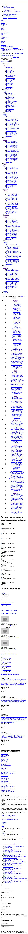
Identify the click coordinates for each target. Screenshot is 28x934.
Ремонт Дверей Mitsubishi (12, 230)
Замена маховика (5, 755)
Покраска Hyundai (10, 94)
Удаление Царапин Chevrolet (13, 255)
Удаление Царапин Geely (12, 262)
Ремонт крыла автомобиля (9, 16)
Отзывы (5, 6)
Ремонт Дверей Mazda (11, 234)
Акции (3, 824)
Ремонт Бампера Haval (11, 286)
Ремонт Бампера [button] (15, 492)
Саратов (3, 39)
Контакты (5, 5)
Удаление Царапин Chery (12, 259)
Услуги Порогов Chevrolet (12, 203)
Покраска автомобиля (8, 7)
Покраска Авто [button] (15, 325)
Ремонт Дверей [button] (15, 444)
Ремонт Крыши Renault (12, 120)
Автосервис (16, 57)
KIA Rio (3, 769)
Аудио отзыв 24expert (6, 658)
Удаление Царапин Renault (12, 248)
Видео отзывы (5, 610)
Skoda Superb (4, 780)
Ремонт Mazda (9, 83)
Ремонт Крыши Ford (11, 119)
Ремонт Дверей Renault (12, 222)
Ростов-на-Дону (4, 37)
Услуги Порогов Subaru (12, 209)
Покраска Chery (10, 107)
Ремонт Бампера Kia (11, 269)
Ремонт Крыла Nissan (11, 176)
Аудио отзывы (5, 613)
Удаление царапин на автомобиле (11, 11)
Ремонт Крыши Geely (11, 131)
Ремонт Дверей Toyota (11, 224)
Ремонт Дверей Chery (11, 237)
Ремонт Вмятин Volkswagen (13, 149)
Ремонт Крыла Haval (11, 186)
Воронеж (3, 23)
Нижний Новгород (5, 32)
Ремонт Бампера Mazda (12, 284)
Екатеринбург (4, 24)
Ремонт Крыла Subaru (11, 184)
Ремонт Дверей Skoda (11, 225)
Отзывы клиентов (19, 53)
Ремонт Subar (9, 84)
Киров (2, 28)
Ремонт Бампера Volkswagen (13, 277)
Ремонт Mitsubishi (10, 79)
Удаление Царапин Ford (12, 247)
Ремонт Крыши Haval (11, 134)
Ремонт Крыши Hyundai (12, 118)
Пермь (2, 36)
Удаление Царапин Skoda (12, 251)
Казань (2, 27)
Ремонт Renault (10, 71)
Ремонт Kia (9, 67)
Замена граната (4, 760)
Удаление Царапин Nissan (12, 253)
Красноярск (3, 30)
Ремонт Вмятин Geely (11, 160)
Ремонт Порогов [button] (15, 420)
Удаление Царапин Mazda (12, 260)
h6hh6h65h (3, 593)
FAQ (3, 826)
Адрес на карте (5, 836)
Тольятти (3, 41)
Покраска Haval (10, 109)
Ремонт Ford (9, 70)
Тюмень (2, 42)
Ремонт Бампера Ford (11, 272)
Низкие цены (4, 605)
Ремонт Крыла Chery (11, 181)
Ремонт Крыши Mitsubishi (12, 128)
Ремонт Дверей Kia (11, 219)
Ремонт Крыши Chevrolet (12, 127)
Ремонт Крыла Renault (11, 171)
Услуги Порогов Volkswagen (13, 200)
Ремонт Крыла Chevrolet (12, 177)
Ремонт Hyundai (10, 69)
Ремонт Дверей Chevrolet (12, 229)
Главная (5, 3)
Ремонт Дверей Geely (11, 233)
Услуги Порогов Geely (11, 212)
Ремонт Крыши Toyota (11, 122)
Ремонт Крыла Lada (11, 180)
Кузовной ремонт (7, 15)
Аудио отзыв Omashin (6, 670)
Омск (2, 34)
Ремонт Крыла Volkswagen (12, 175)
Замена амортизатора (6, 783)
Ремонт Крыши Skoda (11, 123)
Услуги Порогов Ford (11, 195)
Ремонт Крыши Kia (11, 116)
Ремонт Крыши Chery (11, 133)
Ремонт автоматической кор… (8, 791)
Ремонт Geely (9, 87)
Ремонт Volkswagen (11, 75)
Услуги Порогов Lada (11, 206)
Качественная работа (6, 604)
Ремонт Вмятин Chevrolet (12, 151)
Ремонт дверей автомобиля (10, 18)
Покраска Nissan (10, 102)
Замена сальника (5, 781)
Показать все (4, 792)
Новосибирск (4, 33)
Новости (5, 292)
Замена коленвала (5, 758)
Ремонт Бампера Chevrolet (12, 279)
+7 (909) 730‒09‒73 (5, 50)
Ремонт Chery (9, 81)
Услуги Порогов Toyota (12, 198)
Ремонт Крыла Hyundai (12, 168)
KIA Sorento (3, 782)
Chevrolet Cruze (4, 764)
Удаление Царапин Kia (12, 244)
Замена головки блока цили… (8, 770)
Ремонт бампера (7, 10)
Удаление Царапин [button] (15, 469)
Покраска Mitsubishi (11, 103)
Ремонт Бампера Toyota (12, 274)
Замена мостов (4, 768)
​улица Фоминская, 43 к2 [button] (6, 58)
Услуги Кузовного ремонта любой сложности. (12, 49)
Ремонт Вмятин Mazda (11, 156)
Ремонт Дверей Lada (11, 231)
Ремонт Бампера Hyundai (12, 270)
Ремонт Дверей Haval (11, 238)
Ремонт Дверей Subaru (11, 235)
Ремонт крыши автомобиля (10, 12)
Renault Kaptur (4, 754)
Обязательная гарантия (7, 55)
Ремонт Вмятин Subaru (12, 158)
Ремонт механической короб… (8, 789)
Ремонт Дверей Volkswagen (13, 226)
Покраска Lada (10, 105)
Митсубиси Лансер (5, 790)
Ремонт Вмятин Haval (11, 159)
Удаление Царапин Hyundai (13, 246)
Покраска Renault (10, 97)
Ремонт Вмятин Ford (11, 144)
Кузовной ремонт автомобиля (9, 815)
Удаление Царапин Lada (12, 257)
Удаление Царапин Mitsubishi (13, 256)
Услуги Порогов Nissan (12, 202)
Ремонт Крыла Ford (11, 169)
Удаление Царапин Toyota (12, 250)
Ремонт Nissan (9, 76)
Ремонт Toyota (9, 72)
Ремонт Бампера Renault (12, 273)
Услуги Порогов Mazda (12, 208)
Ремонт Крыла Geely (11, 185)
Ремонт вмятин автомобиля (10, 9)
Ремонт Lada (9, 80)
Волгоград (3, 21)
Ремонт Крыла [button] (15, 395)
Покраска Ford (9, 96)
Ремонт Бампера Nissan (12, 278)
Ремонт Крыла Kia (10, 167)
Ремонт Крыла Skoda (11, 173)
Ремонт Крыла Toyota (11, 172)
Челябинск (3, 45)
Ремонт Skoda (9, 74)
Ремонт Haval (9, 85)
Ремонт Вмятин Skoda (11, 147)
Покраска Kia (9, 93)
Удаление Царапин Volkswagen (13, 252)
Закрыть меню (15, 2)
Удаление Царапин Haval (12, 261)
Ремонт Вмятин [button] (15, 371)
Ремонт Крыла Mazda (11, 182)
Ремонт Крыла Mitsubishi (12, 178)
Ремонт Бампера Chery (11, 283)
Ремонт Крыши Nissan (11, 125)
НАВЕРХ (4, 827)
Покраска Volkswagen (11, 101)
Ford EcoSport (4, 756)
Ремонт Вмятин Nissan (11, 150)
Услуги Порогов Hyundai (12, 194)
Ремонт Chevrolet (10, 78)
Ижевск (2, 25)
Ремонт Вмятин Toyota (11, 146)
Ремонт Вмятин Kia (11, 141)
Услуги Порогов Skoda (11, 199)
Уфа (2, 43)
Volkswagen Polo (5, 759)
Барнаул (2, 20)
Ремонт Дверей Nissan (11, 228)
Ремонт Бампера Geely (11, 287)
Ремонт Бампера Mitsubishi (12, 281)
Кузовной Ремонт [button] (15, 301)
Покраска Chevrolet (11, 106)
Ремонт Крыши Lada (11, 129)
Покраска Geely (10, 110)
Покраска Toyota (10, 98)
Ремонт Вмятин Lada (11, 154)
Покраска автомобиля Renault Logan (9, 649)
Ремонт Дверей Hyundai (12, 220)
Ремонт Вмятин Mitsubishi (12, 153)
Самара (2, 38)
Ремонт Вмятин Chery (11, 155)
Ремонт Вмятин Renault (12, 145)
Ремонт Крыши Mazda (11, 132)
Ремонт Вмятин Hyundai (12, 142)
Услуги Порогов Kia (11, 193)
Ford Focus (3, 777)
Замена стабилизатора (6, 765)
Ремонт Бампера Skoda (11, 275)
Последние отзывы (6, 674)
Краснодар (3, 29)
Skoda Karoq (4, 785)
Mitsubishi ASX (4, 761)
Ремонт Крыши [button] (15, 347)
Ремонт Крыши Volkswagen (13, 124)
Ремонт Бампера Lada (11, 282)
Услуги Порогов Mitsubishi (12, 204)
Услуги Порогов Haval (11, 211)
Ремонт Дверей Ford (11, 221)
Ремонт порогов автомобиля (10, 14)
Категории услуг (5, 61)
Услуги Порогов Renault (12, 197)
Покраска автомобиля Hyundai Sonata (10, 637)
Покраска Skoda (10, 100)
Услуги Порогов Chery (11, 207)
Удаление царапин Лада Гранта (8, 625)
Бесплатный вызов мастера (7, 602)
